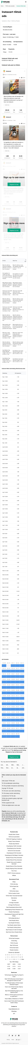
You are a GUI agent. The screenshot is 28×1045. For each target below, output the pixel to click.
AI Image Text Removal (14, 905)
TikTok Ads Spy (14, 884)
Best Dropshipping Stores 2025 (14, 907)
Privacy (8, 1039)
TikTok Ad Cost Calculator (14, 850)
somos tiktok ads (14, 768)
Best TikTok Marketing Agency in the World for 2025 (14, 991)
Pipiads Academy (14, 950)
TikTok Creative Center (14, 893)
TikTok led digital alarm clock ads (11, 805)
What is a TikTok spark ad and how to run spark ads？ (14, 995)
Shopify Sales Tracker (14, 834)
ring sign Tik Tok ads (7, 788)
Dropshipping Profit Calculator (14, 853)
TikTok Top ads (14, 943)
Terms (13, 1039)
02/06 (14, 964)
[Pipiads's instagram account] (19, 1035)
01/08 (14, 968)
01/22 (19, 964)
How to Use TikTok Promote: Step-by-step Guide (14, 987)
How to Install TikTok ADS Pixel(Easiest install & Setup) (14, 1001)
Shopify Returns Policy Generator (14, 866)
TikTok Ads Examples (14, 938)
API (14, 1013)
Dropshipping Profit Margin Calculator (14, 855)
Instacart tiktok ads (3, 765)
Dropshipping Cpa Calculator (14, 848)
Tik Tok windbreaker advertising (10, 783)
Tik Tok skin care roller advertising (11, 791)
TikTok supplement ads (8, 803)
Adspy (14, 882)
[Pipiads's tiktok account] (16, 1035)
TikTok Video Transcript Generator (14, 895)
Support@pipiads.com (14, 1009)
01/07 (19, 968)
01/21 (8, 966)
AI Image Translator (14, 902)
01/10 (19, 966)
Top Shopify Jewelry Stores (14, 925)
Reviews (14, 900)
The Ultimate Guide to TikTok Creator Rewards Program (14, 983)
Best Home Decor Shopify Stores (14, 932)
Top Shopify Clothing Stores (14, 927)
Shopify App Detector (14, 843)
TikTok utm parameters (14, 836)
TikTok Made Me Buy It (14, 918)
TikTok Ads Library (14, 891)
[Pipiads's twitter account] (12, 1035)
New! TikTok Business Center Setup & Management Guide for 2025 (14, 979)
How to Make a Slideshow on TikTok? (14, 998)
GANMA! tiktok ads (8, 765)
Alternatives (14, 898)
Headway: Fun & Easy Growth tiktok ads (3, 768)
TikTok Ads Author (14, 947)
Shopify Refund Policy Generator (14, 860)
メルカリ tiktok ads (24, 765)
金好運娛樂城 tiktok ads (19, 768)
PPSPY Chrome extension (14, 873)
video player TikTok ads (8, 781)
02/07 (8, 964)
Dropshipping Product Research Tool (14, 909)
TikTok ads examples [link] (10, 6)
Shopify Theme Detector (14, 841)
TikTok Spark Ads (14, 886)
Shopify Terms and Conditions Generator (14, 863)
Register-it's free (14, 184)
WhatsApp (14, 1011)
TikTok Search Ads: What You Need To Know (14, 975)
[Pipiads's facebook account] (9, 1035)
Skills (14, 888)
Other (22, 959)
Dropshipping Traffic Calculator (14, 846)
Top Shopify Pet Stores (14, 923)
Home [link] (2, 6)
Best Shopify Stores (14, 920)
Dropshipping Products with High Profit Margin (14, 915)
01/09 (8, 968)
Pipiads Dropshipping (14, 912)
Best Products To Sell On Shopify (14, 929)
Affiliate (14, 875)
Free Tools (14, 871)
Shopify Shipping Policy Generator (14, 868)
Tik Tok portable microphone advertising (13, 786)
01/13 (14, 966)
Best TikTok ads (14, 945)
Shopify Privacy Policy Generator (14, 857)
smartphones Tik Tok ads (8, 796)
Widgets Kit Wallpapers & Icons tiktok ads (14, 765)
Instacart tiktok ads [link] (21, 6)
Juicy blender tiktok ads (24, 768)
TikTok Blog (14, 940)
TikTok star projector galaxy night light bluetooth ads (12, 799)
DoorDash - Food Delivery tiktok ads (8, 768)
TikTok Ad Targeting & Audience (14, 839)
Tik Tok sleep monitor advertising (11, 793)
